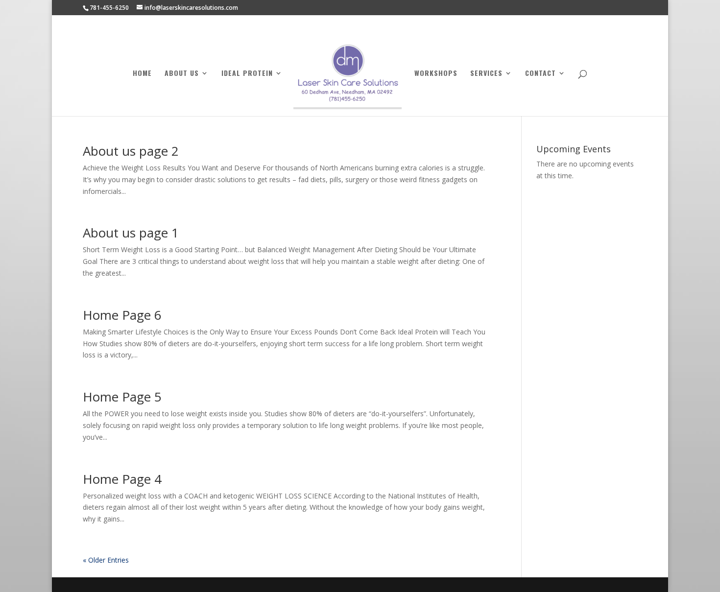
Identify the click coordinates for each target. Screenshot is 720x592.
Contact (540, 74)
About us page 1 (131, 232)
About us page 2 (131, 151)
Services (486, 74)
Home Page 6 (122, 315)
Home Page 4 (122, 479)
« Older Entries (106, 560)
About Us (182, 74)
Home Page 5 (122, 396)
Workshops (435, 74)
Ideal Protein (247, 74)
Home (142, 74)
